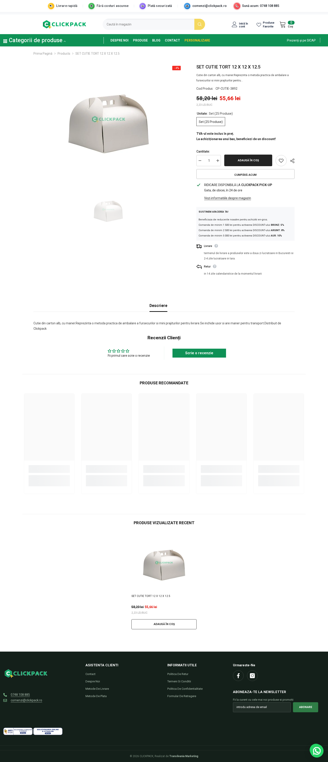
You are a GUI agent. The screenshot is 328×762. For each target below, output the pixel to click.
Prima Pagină (42, 53)
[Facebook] (238, 675)
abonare (305, 707)
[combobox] (148, 24)
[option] (108, 119)
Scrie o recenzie (199, 353)
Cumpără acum (245, 174)
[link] (301, 40)
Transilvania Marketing (183, 756)
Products (64, 53)
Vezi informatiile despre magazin (227, 198)
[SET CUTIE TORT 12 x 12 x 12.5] (164, 562)
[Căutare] (154, 24)
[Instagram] (252, 675)
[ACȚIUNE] (291, 160)
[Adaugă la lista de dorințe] (281, 160)
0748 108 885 (20, 694)
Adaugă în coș (248, 160)
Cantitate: (203, 151)
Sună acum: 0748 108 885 (260, 6)
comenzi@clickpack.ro (209, 6)
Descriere (158, 305)
